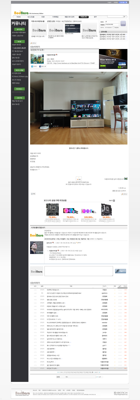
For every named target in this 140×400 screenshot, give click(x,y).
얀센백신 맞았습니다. (53, 290)
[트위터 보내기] (34, 66)
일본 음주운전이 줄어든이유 (55, 329)
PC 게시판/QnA (17, 51)
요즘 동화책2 (51, 349)
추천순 (58, 21)
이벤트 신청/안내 (17, 36)
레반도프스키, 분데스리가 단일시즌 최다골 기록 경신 (62, 326)
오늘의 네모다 (16, 64)
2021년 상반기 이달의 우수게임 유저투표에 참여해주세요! (64, 293)
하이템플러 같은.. (52, 313)
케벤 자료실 (15, 83)
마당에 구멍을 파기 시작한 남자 (56, 306)
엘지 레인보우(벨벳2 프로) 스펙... (57, 336)
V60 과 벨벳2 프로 (52, 316)
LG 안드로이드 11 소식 (53, 319)
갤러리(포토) (77, 21)
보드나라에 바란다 (18, 61)
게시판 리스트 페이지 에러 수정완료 (56, 37)
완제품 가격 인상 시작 (38, 36)
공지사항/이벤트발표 (19, 32)
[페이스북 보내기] (42, 66)
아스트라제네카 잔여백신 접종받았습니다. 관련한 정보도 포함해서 (66, 322)
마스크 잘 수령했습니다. (54, 359)
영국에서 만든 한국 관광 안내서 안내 (57, 296)
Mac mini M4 (69, 33)
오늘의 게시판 (16, 45)
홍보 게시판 (15, 104)
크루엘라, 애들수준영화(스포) (56, 303)
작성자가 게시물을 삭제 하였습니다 (57, 332)
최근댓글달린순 (67, 21)
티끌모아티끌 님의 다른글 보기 (114, 179)
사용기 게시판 (16, 54)
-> (19, 48)
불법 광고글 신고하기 (119, 191)
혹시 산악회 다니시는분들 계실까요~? (58, 345)
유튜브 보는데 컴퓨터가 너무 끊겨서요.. (58, 342)
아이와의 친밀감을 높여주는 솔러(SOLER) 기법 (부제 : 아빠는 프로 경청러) (69, 310)
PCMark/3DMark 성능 (20, 76)
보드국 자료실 (16, 80)
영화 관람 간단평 (52, 300)
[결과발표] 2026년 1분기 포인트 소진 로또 (113, 37)
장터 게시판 (15, 58)
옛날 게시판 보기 (17, 101)
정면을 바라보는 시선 (53, 355)
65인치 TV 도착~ (52, 368)
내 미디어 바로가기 (18, 92)
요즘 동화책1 (51, 352)
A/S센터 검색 (16, 73)
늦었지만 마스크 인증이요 (54, 339)
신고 (74, 243)
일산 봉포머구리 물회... (54, 365)
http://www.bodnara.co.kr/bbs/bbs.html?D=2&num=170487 (74, 63)
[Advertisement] (83, 10)
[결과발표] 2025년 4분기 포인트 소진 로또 (113, 39)
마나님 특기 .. (51, 362)
